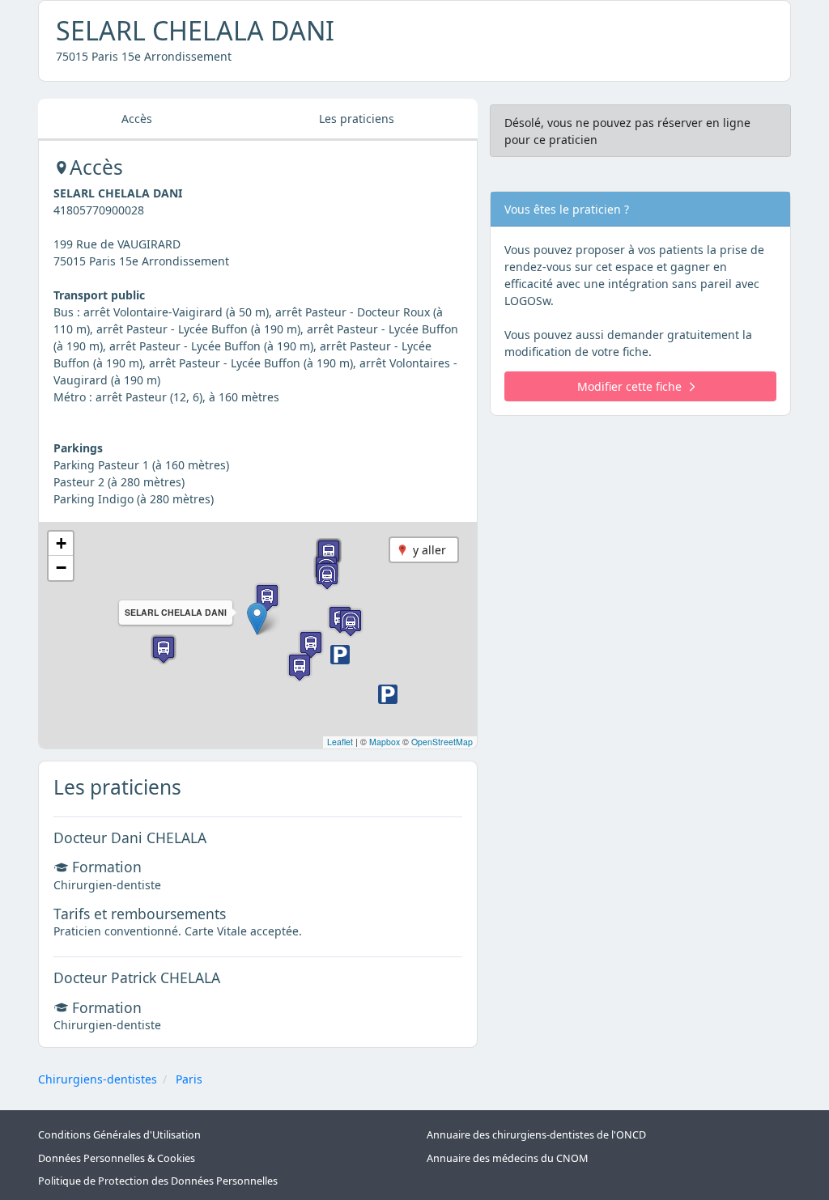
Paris (189, 1079)
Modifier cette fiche (629, 386)
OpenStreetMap (442, 742)
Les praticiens (356, 118)
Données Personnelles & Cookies (116, 1158)
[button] (257, 618)
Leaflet (340, 742)
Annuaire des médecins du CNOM (507, 1158)
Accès (136, 118)
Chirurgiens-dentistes (97, 1079)
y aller (429, 550)
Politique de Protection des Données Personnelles (158, 1181)
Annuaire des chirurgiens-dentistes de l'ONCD (536, 1135)
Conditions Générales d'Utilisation (119, 1135)
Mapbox (384, 742)
